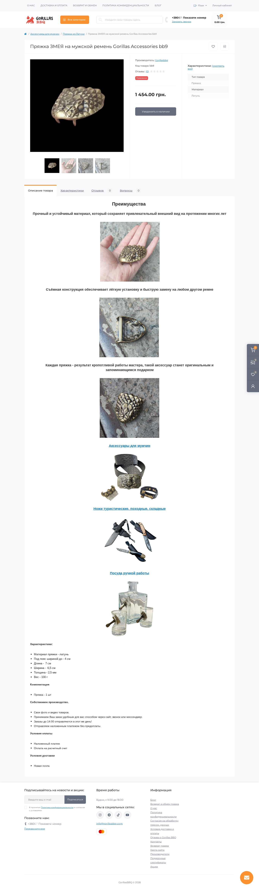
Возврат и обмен (85, 5)
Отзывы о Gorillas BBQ (163, 837)
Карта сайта (157, 849)
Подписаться (75, 799)
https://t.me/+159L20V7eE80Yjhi (109, 815)
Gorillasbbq (161, 60)
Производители (159, 854)
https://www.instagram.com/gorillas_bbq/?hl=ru (100, 815)
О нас (31, 5)
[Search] (100, 20)
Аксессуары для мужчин (44, 33)
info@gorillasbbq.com (109, 823)
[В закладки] (213, 46)
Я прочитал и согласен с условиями (57, 809)
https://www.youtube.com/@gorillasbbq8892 (127, 815)
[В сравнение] (225, 46)
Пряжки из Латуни (74, 33)
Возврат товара (159, 845)
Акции (154, 866)
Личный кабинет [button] (222, 5)
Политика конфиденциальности (125, 5)
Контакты (156, 841)
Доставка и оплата (54, 5)
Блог (158, 5)
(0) (147, 71)
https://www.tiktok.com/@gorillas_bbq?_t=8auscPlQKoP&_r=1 (118, 815)
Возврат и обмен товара (164, 804)
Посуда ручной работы (129, 573)
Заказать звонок (181, 21)
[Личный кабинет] (253, 386)
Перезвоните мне (34, 828)
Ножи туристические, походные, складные (129, 509)
